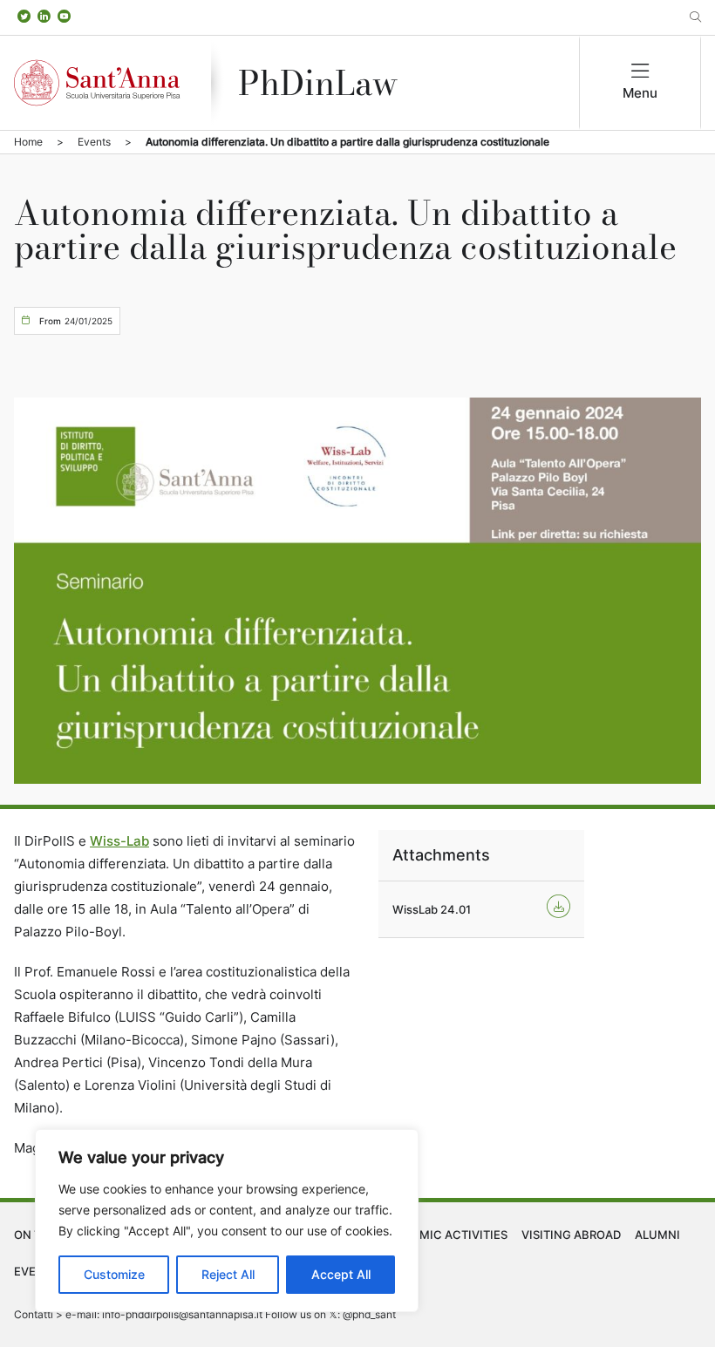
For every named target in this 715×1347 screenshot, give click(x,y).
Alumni (657, 1235)
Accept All (341, 1274)
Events (94, 141)
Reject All (228, 1274)
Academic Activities (443, 1235)
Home (28, 141)
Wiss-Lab (119, 841)
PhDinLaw (318, 83)
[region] (227, 1220)
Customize (114, 1274)
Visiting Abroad (571, 1235)
